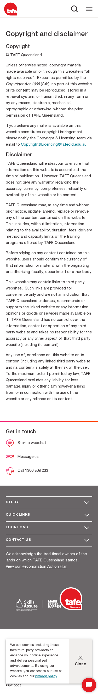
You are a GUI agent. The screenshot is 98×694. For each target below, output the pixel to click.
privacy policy (46, 676)
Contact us (18, 540)
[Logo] (10, 15)
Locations (17, 527)
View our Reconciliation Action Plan (36, 567)
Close (80, 664)
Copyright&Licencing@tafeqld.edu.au (54, 145)
